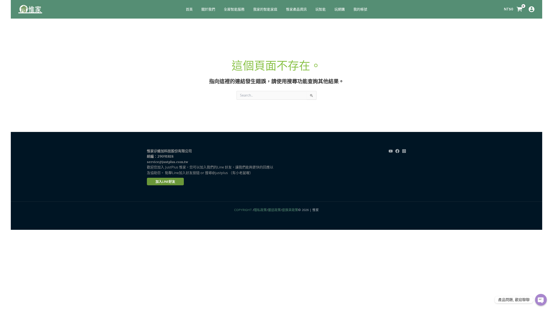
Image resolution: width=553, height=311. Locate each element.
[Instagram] (404, 151)
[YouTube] (391, 151)
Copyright (243, 210)
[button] (165, 181)
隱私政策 (260, 210)
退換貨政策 (290, 210)
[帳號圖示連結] (531, 9)
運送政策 (274, 210)
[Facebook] (397, 151)
